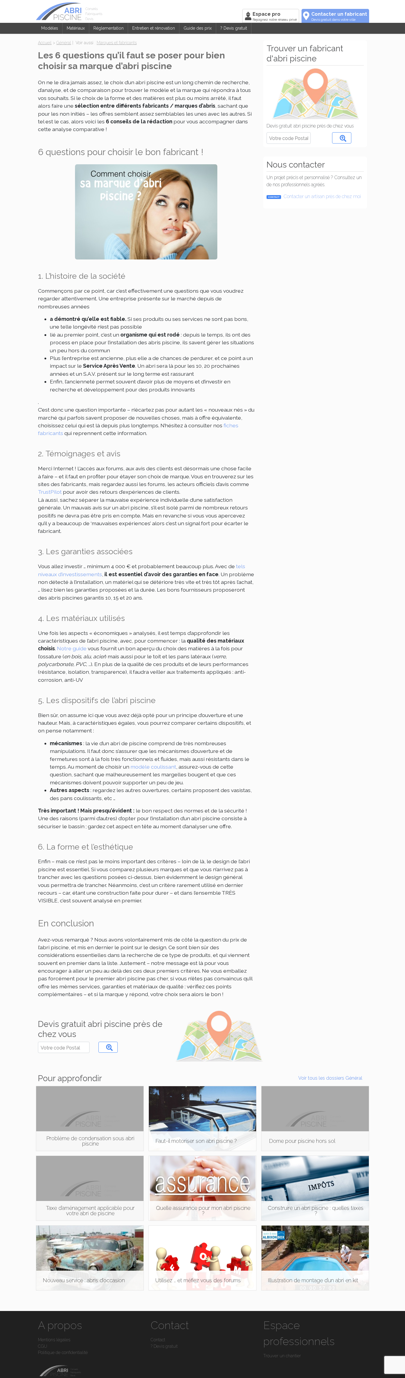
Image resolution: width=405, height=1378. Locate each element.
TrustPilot (50, 492)
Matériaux (76, 28)
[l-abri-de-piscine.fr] (138, 11)
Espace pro (275, 16)
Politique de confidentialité (63, 1352)
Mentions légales (54, 1339)
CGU (42, 1346)
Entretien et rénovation (153, 28)
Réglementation (108, 28)
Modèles (49, 28)
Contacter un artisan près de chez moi (314, 196)
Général (63, 42)
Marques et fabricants (117, 42)
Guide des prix (198, 28)
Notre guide (72, 648)
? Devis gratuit (233, 28)
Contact (158, 1339)
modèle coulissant (153, 767)
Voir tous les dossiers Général (330, 1078)
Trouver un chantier (282, 1355)
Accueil (45, 42)
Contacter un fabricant (339, 16)
